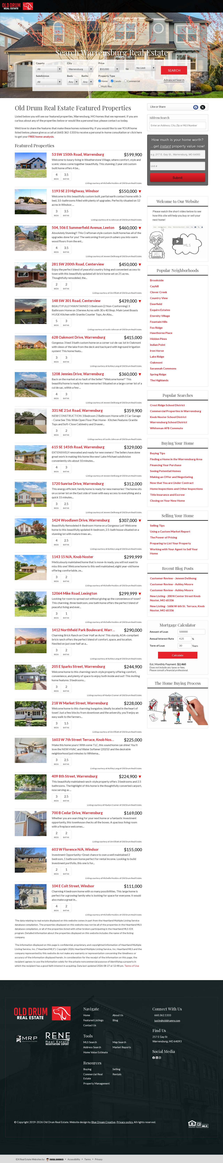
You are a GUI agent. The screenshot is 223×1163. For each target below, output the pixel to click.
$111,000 (133, 886)
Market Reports (122, 1047)
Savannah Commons (163, 368)
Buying (87, 1069)
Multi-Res (106, 86)
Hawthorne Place (161, 332)
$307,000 (130, 520)
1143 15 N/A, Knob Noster (72, 557)
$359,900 (133, 411)
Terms (87, 1159)
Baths (85, 75)
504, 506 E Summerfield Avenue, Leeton (83, 227)
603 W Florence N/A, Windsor (75, 849)
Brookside (157, 280)
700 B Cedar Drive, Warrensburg (77, 813)
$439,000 (130, 301)
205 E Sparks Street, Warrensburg (78, 666)
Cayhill (154, 286)
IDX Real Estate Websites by (30, 1159)
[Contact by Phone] (198, 6)
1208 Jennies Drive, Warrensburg (78, 374)
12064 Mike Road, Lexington (74, 593)
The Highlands (159, 380)
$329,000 (133, 447)
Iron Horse (157, 350)
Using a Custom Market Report (170, 531)
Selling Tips (157, 525)
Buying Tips (157, 453)
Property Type (106, 75)
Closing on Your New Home (167, 500)
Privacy (98, 1159)
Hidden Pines (158, 338)
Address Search (92, 1047)
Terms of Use (131, 965)
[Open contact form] (189, 6)
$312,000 (133, 484)
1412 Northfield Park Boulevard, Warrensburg (83, 630)
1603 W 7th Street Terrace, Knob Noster (83, 739)
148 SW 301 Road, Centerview (76, 301)
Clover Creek (158, 292)
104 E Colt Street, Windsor (73, 886)
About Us (118, 1015)
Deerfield (156, 304)
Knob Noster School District (168, 417)
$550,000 (130, 191)
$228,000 (133, 703)
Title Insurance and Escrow (167, 494)
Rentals (117, 1074)
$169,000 (133, 813)
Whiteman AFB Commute (166, 428)
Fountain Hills (158, 321)
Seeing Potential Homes (165, 471)
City (69, 63)
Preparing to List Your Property (170, 543)
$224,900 (130, 776)
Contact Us (89, 1025)
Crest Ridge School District (167, 405)
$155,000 (133, 850)
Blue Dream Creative (103, 1122)
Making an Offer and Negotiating (171, 476)
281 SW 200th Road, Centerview (78, 264)
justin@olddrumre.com (167, 1020)
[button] (177, 241)
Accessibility (74, 1159)
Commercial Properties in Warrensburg (175, 411)
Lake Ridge (157, 356)
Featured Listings (93, 1020)
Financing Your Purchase (165, 465)
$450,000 (130, 264)
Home (104, 81)
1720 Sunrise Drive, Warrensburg (78, 483)
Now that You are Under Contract (172, 482)
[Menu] (216, 6)
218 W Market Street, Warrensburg (80, 703)
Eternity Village (160, 315)
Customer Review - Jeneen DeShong (173, 578)
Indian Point (157, 344)
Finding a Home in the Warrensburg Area (176, 459)
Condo (117, 81)
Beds (70, 75)
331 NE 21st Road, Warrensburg (77, 410)
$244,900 (133, 667)
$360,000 (130, 374)
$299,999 (133, 557)
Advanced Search (174, 80)
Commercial (133, 81)
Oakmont (156, 362)
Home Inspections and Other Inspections (176, 488)
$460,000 (130, 228)
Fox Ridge (156, 327)
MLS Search (90, 1042)
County (40, 63)
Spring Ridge (158, 374)
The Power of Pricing (163, 537)
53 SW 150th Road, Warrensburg (78, 154)
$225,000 (133, 740)
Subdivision (42, 75)
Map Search (119, 1042)
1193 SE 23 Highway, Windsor (75, 191)
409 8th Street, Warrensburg (75, 776)
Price (101, 63)
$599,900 (133, 155)
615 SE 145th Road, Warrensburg (78, 447)
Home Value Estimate (95, 1052)
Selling (116, 1069)
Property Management (96, 1083)
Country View (159, 298)
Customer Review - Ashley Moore (171, 584)
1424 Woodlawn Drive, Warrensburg (81, 520)
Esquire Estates (160, 309)
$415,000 (133, 337)
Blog (115, 1020)
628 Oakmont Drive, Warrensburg (78, 337)
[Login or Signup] (207, 6)
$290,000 (133, 630)
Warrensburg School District (168, 422)
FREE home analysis (41, 136)
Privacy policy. (125, 1122)
